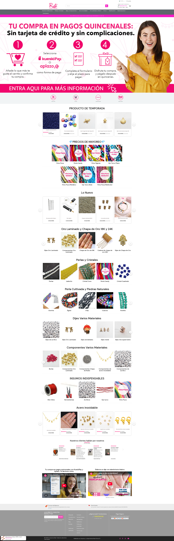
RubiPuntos (79, 521)
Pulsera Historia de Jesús (123, 218)
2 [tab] (87, 91)
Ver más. (50, 508)
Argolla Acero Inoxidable (105, 429)
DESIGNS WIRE (98, 101)
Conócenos (46, 13)
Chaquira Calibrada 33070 (51, 129)
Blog (69, 521)
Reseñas (70, 524)
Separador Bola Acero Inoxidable (87, 429)
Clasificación (112, 10)
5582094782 (123, 6)
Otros (105, 10)
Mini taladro (69, 218)
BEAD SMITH (121, 101)
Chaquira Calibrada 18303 (87, 218)
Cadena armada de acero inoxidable (69, 429)
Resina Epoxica (121, 10)
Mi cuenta (129, 1)
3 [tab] (89, 91)
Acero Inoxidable (83, 10)
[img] (87, 442)
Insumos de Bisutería (47, 10)
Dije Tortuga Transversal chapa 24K (105, 131)
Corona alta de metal (105, 218)
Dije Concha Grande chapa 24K (123, 131)
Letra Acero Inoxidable (51, 430)
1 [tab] (85, 91)
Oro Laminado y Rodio (95, 10)
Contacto (79, 515)
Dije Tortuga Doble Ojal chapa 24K (87, 131)
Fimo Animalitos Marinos (69, 131)
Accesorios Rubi (52, 538)
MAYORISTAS (79, 519)
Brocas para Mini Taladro (51, 218)
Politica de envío (80, 528)
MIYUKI (76, 101)
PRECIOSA (53, 101)
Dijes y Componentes (71, 10)
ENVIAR (61, 517)
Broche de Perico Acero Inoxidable (123, 429)
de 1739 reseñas (87, 443)
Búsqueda (71, 515)
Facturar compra (80, 517)
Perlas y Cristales (59, 10)
